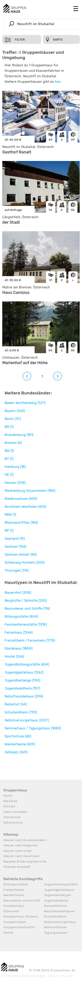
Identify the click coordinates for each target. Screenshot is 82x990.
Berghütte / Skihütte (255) (26, 601)
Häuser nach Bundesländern (25, 840)
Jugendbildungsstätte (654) (27, 664)
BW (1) (9, 451)
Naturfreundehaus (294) (24, 696)
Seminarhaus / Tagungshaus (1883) (33, 728)
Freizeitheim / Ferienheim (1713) (30, 640)
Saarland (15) (15, 538)
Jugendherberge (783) (22, 680)
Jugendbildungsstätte (61, 884)
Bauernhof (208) (18, 593)
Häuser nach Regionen (20, 845)
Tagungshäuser (56, 932)
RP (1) (9, 531)
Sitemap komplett (17, 866)
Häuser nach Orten (17, 851)
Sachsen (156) (15, 546)
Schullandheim (55, 916)
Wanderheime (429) (20, 744)
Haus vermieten (15, 812)
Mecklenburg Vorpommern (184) (30, 491)
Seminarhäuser (55, 927)
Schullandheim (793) (21, 712)
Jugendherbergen (58, 895)
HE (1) (9, 475)
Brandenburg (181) (19, 435)
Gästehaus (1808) (19, 648)
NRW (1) (10, 515)
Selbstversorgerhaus (60, 922)
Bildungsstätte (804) (21, 616)
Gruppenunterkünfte (19, 927)
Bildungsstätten (15, 884)
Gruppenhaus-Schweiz (20, 916)
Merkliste (10, 801)
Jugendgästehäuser (59, 890)
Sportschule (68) (18, 736)
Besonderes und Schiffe (21, 900)
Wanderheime (13, 895)
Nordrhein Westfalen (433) (25, 507)
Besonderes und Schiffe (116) (27, 608)
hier (58, 82)
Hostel (8, 932)
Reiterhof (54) (16, 704)
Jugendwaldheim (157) (22, 688)
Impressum (12, 817)
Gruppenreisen (14, 922)
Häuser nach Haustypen (21, 856)
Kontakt (9, 806)
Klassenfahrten (55, 905)
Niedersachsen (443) (21, 499)
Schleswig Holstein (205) (25, 562)
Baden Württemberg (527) (25, 403)
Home (7, 795)
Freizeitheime (13, 890)
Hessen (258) (15, 483)
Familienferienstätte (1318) (26, 624)
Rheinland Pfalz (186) (21, 523)
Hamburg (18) (15, 467)
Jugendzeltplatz (56, 900)
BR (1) (9, 427)
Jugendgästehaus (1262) (24, 672)
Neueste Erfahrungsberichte (25, 861)
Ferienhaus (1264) (19, 632)
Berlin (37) (13, 419)
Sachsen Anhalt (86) (21, 554)
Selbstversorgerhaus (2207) (27, 720)
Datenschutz (13, 822)
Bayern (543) (15, 411)
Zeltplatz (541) (16, 752)
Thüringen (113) (17, 570)
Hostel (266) (14, 656)
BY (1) (9, 459)
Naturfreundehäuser (59, 911)
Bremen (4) (13, 443)
